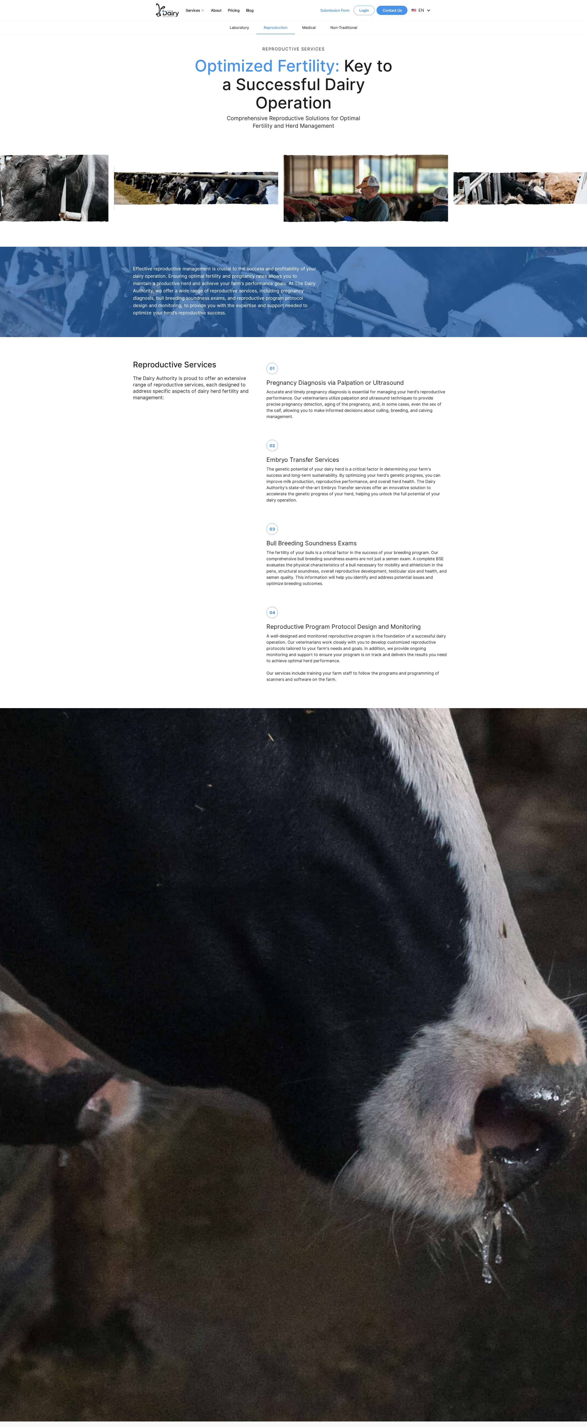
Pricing (234, 10)
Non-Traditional (343, 27)
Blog (250, 10)
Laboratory (239, 27)
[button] (195, 10)
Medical (309, 27)
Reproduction (276, 27)
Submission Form (334, 10)
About (216, 10)
